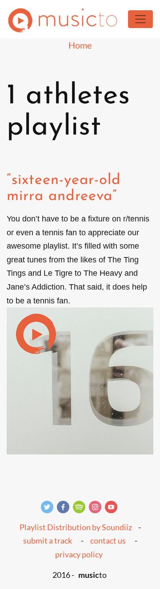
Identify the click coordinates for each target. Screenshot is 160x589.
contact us (108, 540)
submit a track (47, 540)
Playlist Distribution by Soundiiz (76, 527)
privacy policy (79, 554)
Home (80, 45)
